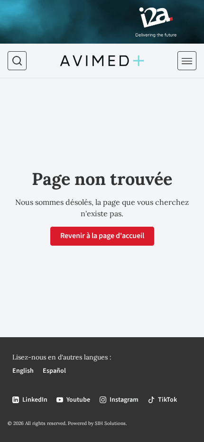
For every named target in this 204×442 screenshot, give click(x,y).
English (23, 371)
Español (54, 371)
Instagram (124, 400)
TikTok (167, 400)
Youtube (78, 400)
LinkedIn (34, 400)
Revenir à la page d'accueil (102, 235)
